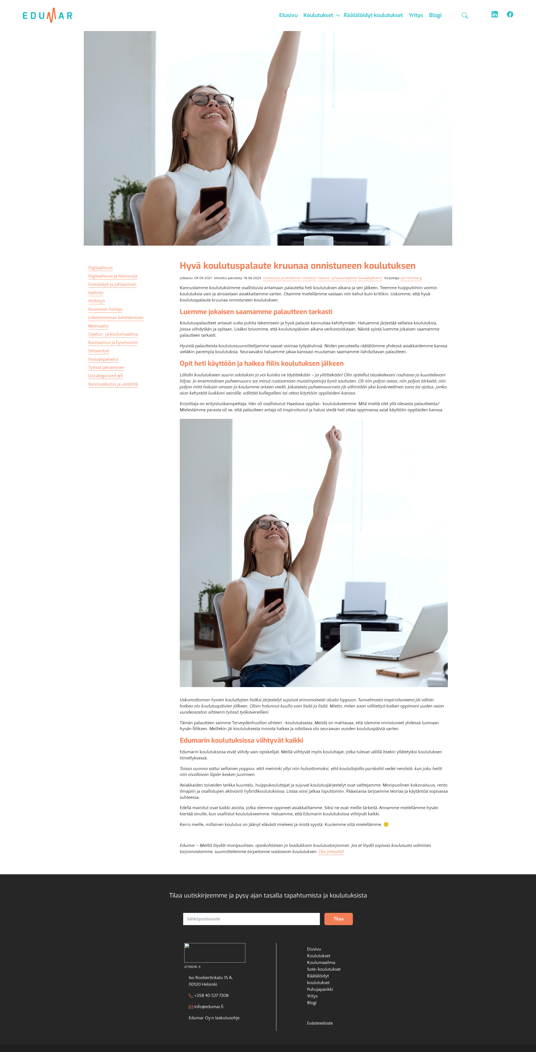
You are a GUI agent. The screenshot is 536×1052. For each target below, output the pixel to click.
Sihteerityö (98, 350)
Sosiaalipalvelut (370, 278)
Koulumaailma (321, 962)
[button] (465, 15)
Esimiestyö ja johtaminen (282, 278)
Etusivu (288, 15)
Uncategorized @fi (105, 375)
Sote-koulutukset (324, 969)
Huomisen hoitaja (105, 309)
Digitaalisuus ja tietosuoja (112, 276)
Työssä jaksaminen (106, 367)
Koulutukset (318, 15)
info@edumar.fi (208, 1006)
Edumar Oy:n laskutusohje (214, 1017)
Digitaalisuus (100, 267)
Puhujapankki (320, 989)
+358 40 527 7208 (211, 995)
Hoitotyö (310, 278)
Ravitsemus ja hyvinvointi (113, 342)
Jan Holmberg (411, 278)
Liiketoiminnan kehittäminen (115, 317)
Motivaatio (98, 326)
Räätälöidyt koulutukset (373, 15)
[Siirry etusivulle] (51, 15)
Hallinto (95, 292)
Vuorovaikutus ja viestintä (113, 384)
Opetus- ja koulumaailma (337, 278)
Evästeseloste (320, 1023)
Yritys (416, 15)
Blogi (435, 15)
